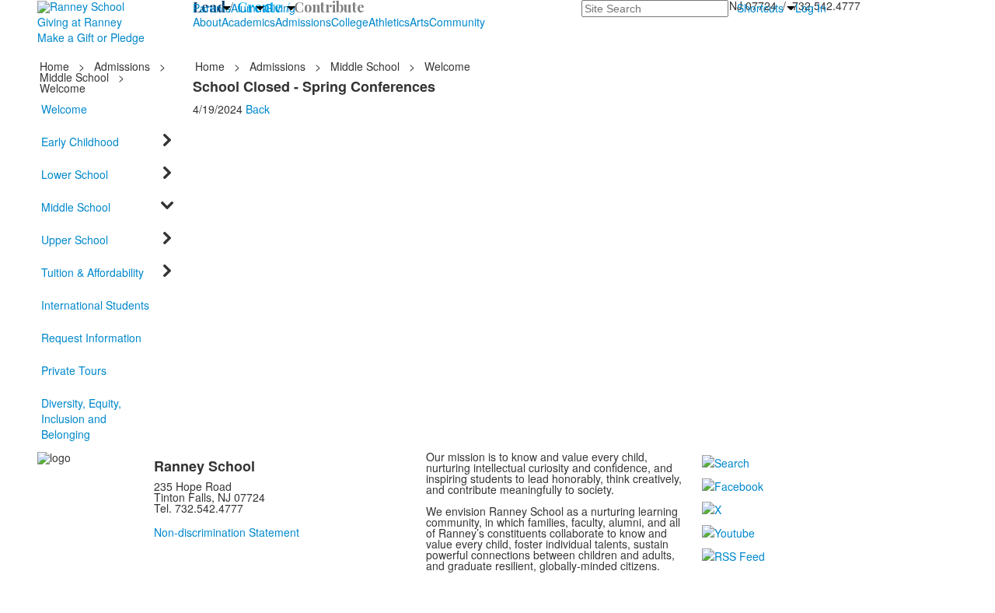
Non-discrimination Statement (226, 532)
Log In (810, 8)
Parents (212, 8)
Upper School (74, 239)
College (349, 22)
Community (457, 22)
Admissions (303, 22)
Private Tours (73, 370)
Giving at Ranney (79, 22)
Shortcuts (760, 8)
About (207, 22)
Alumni (247, 8)
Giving (279, 8)
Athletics (389, 22)
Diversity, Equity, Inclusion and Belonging (81, 418)
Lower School (74, 174)
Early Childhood (80, 141)
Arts (419, 22)
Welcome (64, 109)
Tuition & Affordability (92, 272)
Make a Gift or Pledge (91, 37)
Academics (248, 22)
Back (258, 109)
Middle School (74, 77)
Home (56, 66)
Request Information (91, 337)
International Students (95, 305)
